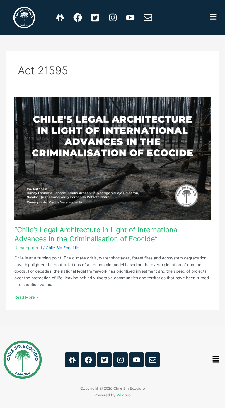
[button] (213, 17)
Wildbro (124, 395)
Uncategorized (28, 247)
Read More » (26, 296)
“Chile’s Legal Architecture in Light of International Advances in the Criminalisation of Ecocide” (96, 234)
